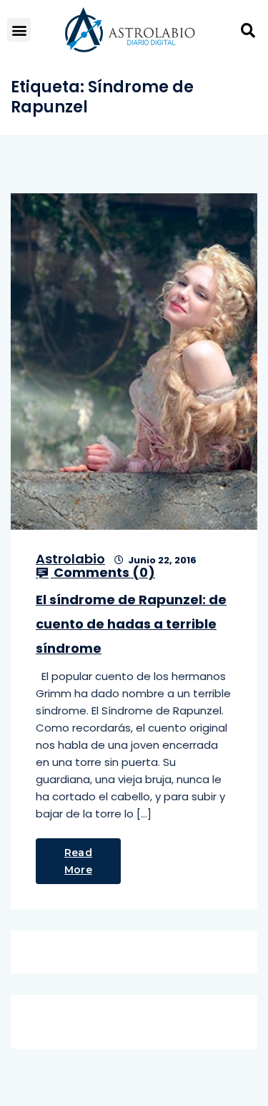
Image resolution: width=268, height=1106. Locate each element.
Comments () (103, 572)
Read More (78, 861)
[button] (19, 30)
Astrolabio (70, 558)
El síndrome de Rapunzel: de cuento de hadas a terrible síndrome (131, 624)
